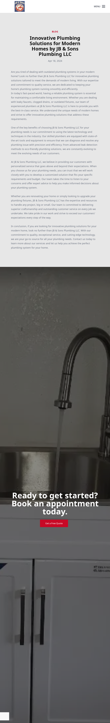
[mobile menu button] (103, 6)
